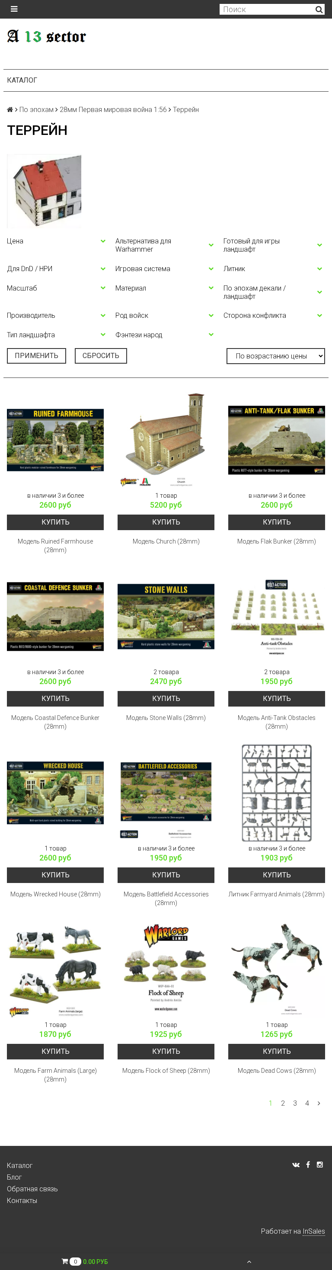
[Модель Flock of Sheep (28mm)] (166, 969)
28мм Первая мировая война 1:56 (113, 110)
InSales (314, 1231)
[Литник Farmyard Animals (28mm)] (276, 793)
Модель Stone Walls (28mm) (166, 717)
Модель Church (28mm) (166, 541)
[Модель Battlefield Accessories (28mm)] (166, 793)
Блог (14, 1177)
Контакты (22, 1200)
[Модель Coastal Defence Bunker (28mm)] (55, 616)
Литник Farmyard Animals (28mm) (277, 894)
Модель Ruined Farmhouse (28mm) (55, 545)
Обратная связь (32, 1189)
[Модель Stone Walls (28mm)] (166, 616)
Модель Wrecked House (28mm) (55, 894)
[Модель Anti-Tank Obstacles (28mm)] (276, 616)
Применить (36, 356)
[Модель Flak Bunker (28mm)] (276, 440)
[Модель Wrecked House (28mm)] (55, 793)
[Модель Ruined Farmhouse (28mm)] (55, 440)
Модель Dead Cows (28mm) (277, 1070)
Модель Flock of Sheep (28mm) (166, 1070)
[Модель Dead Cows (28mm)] (276, 969)
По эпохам (36, 110)
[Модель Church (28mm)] (166, 440)
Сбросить (101, 356)
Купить (56, 522)
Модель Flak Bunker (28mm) (276, 541)
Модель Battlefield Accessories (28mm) (166, 898)
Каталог (22, 80)
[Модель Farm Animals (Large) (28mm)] (55, 969)
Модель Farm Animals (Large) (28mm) (55, 1075)
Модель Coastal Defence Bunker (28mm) (55, 722)
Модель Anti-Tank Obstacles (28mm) (277, 722)
